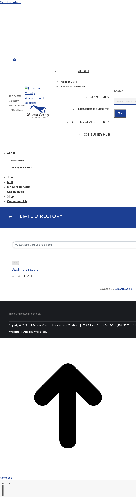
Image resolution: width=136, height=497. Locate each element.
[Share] (4, 483)
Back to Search (24, 269)
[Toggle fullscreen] (8, 483)
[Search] (115, 106)
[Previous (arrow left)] (1, 490)
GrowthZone (123, 288)
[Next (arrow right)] (4, 490)
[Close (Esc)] (1, 483)
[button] (26, 147)
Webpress (40, 331)
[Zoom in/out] (11, 483)
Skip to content (10, 2)
